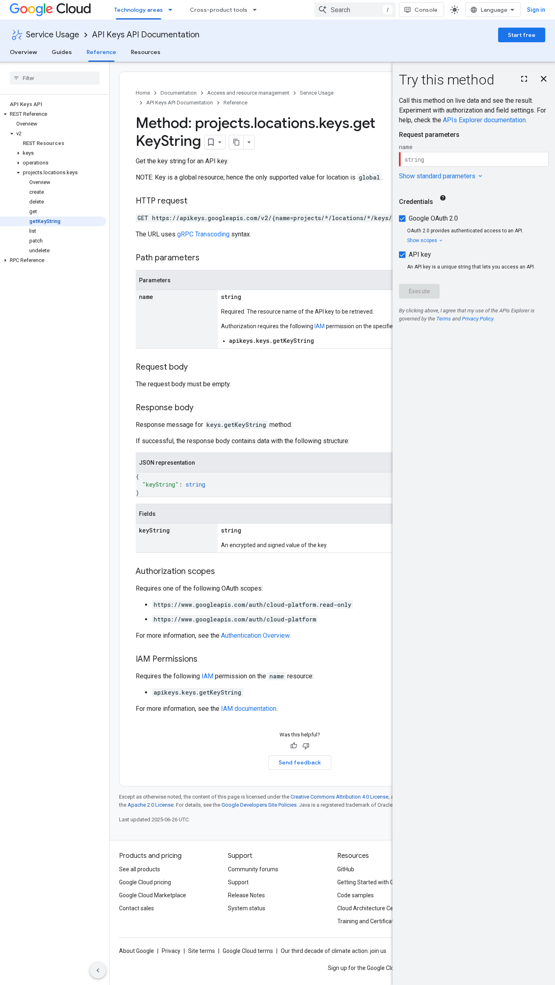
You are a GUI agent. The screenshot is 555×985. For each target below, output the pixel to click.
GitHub (345, 869)
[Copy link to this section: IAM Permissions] (205, 660)
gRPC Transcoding (203, 234)
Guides (62, 52)
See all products (139, 869)
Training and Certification (369, 921)
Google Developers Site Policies (259, 805)
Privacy (171, 951)
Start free (521, 35)
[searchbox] (55, 77)
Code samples (355, 895)
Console (426, 9)
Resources (145, 52)
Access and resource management (248, 93)
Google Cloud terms (248, 951)
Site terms (201, 951)
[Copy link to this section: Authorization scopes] (223, 572)
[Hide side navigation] (98, 970)
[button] (53, 114)
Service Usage (52, 35)
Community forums (253, 869)
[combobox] (355, 9)
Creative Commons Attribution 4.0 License (339, 797)
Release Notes (246, 895)
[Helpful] (294, 746)
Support (238, 882)
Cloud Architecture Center (370, 908)
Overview (23, 52)
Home (143, 93)
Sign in (536, 9)
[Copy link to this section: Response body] (201, 408)
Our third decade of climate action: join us (333, 951)
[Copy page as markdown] (236, 142)
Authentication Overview (255, 635)
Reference (101, 52)
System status (246, 908)
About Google (136, 951)
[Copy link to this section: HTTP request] (195, 201)
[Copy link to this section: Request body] (196, 367)
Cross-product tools (218, 9)
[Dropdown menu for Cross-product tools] (257, 9)
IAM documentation (248, 708)
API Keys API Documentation (145, 35)
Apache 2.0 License (150, 805)
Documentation (178, 93)
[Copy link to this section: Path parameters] (207, 258)
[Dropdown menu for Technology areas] (172, 9)
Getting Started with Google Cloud (380, 882)
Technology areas (138, 9)
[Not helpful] (306, 746)
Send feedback (300, 762)
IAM (319, 326)
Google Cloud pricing (145, 882)
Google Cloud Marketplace (152, 895)
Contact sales (136, 908)
